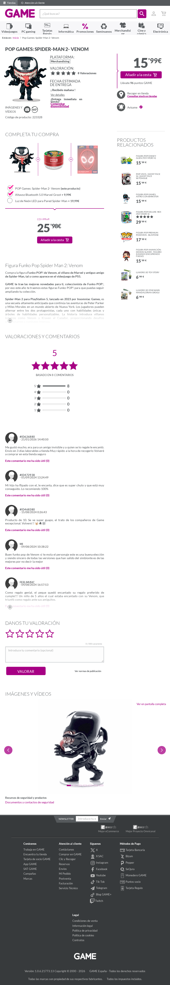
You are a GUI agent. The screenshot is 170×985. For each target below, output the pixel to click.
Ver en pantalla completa (151, 704)
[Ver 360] (34, 109)
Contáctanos (66, 849)
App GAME (30, 864)
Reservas (64, 864)
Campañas (29, 873)
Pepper (129, 862)
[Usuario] (153, 13)
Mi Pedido (65, 873)
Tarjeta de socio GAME (37, 859)
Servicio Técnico (68, 888)
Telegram (101, 888)
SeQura (130, 869)
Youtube (100, 875)
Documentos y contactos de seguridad (29, 802)
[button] (142, 13)
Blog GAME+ (103, 894)
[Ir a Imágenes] (27, 109)
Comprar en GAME (70, 854)
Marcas (27, 878)
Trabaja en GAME (34, 849)
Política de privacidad (84, 930)
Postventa (65, 878)
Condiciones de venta (85, 920)
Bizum (129, 856)
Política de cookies (83, 935)
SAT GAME (30, 868)
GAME (20, 13)
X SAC (99, 856)
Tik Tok (100, 881)
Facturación (66, 883)
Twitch (99, 900)
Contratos (78, 940)
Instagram (101, 862)
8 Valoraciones (87, 73)
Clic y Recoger (67, 859)
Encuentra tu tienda (35, 854)
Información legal (82, 925)
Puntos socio (133, 881)
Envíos (63, 868)
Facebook (101, 869)
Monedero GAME (136, 875)
